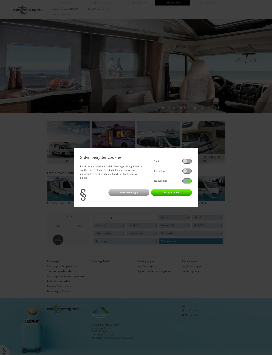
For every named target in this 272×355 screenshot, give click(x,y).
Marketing (159, 171)
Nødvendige (160, 181)
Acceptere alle (171, 192)
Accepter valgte (129, 192)
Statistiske (159, 161)
